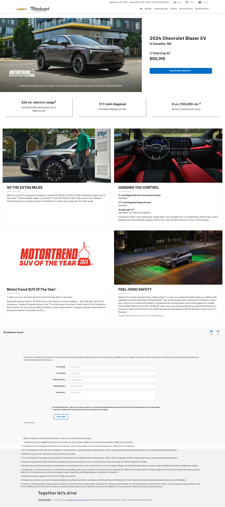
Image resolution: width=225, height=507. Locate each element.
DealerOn (71, 500)
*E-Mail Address (58, 380)
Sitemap (79, 500)
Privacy (86, 500)
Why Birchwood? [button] (202, 9)
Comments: (60, 392)
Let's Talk (61, 417)
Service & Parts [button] (186, 9)
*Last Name (60, 373)
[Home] (141, 9)
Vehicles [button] (148, 9)
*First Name (60, 367)
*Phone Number (59, 386)
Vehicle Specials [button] (161, 9)
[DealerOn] (45, 500)
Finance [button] (173, 9)
